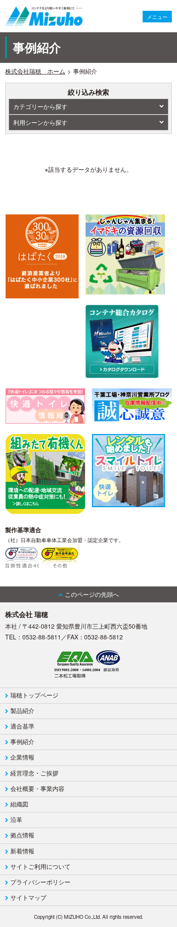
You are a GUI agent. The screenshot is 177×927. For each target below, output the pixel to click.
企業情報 (22, 757)
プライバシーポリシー (40, 881)
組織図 (19, 804)
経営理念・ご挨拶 (34, 773)
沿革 (16, 819)
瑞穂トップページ (34, 695)
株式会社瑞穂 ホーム (35, 71)
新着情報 (22, 850)
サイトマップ (28, 897)
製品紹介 (22, 710)
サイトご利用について (40, 866)
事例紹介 (22, 741)
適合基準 (22, 726)
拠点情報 (22, 835)
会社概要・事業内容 (37, 788)
